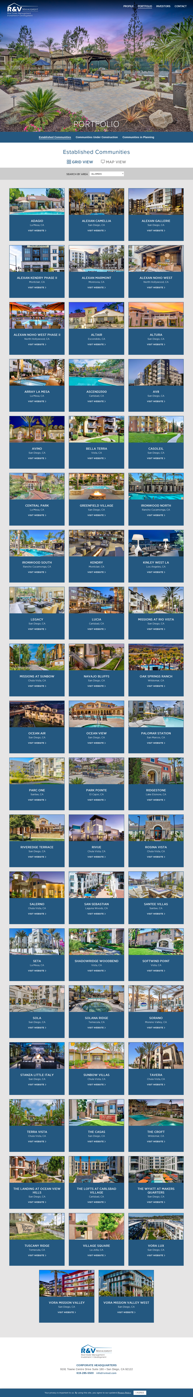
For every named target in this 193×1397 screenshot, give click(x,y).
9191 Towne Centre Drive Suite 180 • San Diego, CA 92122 (96, 1369)
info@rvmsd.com (106, 1373)
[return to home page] (22, 10)
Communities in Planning (138, 137)
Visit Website (36, 230)
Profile (128, 6)
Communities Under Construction (97, 137)
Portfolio (145, 6)
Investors (163, 6)
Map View (116, 162)
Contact (181, 6)
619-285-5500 (85, 1373)
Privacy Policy (124, 1392)
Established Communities (55, 137)
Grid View (82, 162)
